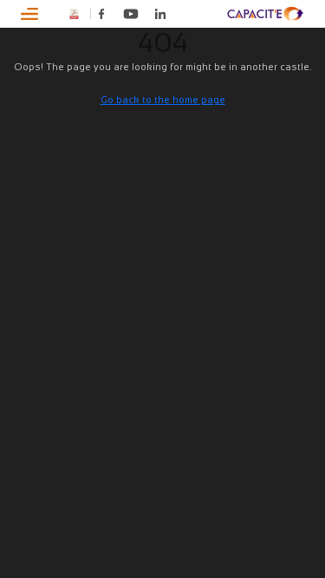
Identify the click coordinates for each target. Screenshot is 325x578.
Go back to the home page (163, 99)
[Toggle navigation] (29, 14)
